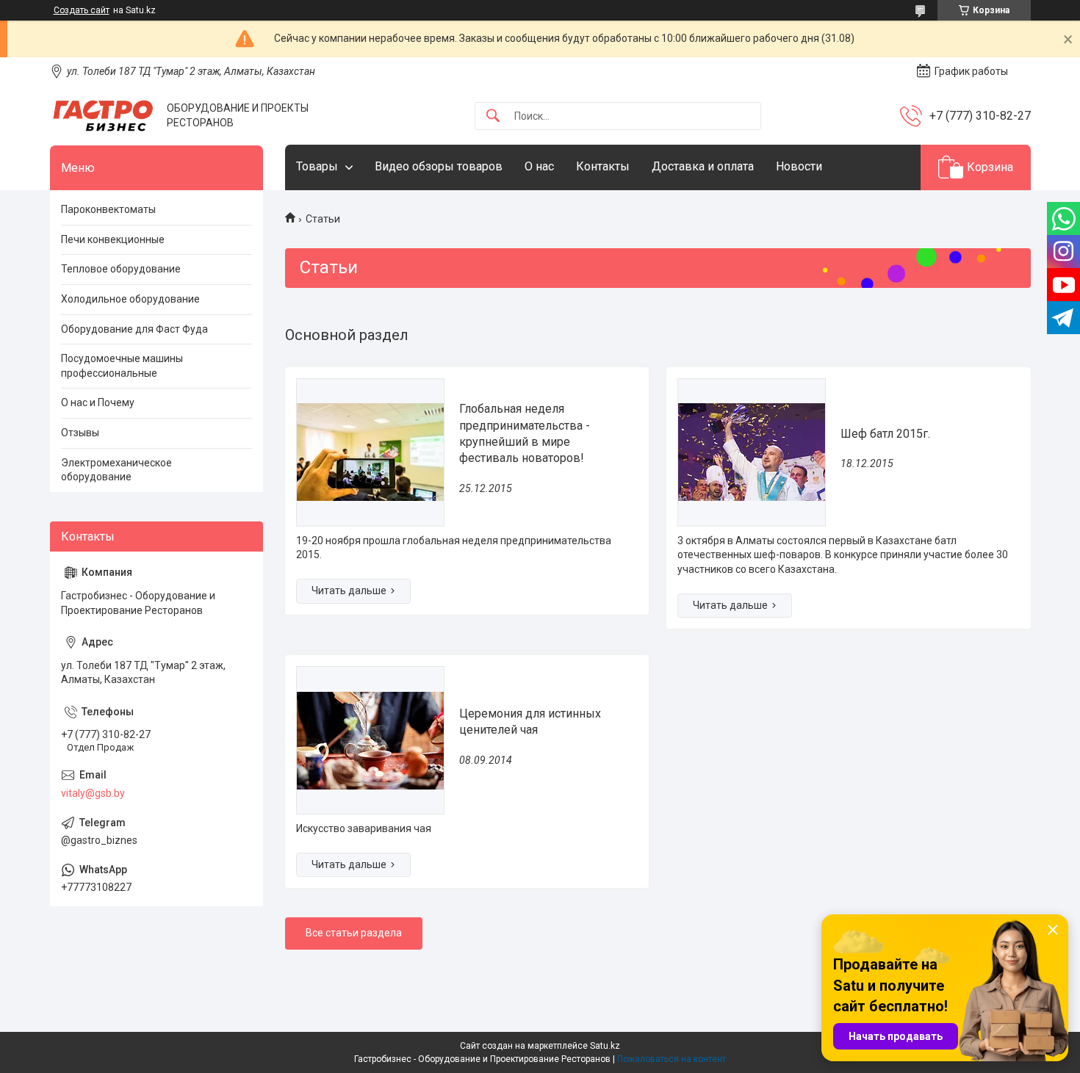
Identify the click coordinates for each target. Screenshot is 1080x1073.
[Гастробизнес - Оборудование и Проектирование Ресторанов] (103, 116)
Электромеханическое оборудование (116, 470)
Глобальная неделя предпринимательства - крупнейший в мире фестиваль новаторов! (524, 433)
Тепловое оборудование (121, 269)
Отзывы (80, 432)
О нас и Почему (97, 402)
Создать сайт (81, 10)
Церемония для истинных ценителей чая (530, 722)
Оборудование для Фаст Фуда (134, 329)
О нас (539, 166)
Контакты (603, 166)
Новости (799, 166)
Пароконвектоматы (108, 209)
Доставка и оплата (703, 166)
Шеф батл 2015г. (885, 434)
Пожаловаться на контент (671, 1059)
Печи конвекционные (113, 239)
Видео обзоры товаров (439, 166)
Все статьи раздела (354, 933)
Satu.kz (605, 1046)
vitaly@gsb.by (93, 793)
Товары (317, 166)
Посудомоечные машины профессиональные (122, 366)
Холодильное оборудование (130, 299)
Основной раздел (346, 335)
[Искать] (493, 116)
